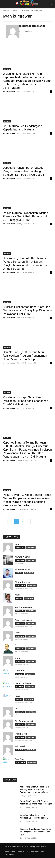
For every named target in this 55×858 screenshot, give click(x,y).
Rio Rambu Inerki (24, 721)
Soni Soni (19, 759)
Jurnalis (19, 708)
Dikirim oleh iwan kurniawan (31, 10)
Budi (17, 632)
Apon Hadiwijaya (23, 620)
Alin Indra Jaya (22, 582)
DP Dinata (20, 670)
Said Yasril (20, 746)
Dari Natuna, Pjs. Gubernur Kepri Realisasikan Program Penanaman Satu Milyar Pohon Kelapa (25, 355)
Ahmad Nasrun (22, 556)
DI (16, 645)
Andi (17, 594)
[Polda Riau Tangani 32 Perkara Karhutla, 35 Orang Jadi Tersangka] (10, 805)
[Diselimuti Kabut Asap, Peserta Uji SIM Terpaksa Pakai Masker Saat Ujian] (10, 833)
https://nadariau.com (22, 677)
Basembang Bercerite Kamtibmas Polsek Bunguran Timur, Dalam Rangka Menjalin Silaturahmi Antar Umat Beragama (25, 263)
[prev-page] (5, 521)
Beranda (6, 10)
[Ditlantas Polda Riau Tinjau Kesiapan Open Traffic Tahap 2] (10, 819)
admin (18, 544)
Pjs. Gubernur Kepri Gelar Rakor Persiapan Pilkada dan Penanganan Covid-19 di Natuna (25, 401)
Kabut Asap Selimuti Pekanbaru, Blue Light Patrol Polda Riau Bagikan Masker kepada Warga (34, 789)
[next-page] (28, 521)
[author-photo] (12, 31)
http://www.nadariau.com (23, 588)
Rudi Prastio (21, 733)
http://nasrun (19, 563)
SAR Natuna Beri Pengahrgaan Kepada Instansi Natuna (22, 127)
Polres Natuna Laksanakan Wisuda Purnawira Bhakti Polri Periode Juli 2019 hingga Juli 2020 (25, 216)
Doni (17, 658)
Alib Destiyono (22, 569)
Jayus (17, 696)
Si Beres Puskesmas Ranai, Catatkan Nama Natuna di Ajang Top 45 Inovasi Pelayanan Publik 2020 (27, 310)
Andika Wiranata (23, 607)
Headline (7, 69)
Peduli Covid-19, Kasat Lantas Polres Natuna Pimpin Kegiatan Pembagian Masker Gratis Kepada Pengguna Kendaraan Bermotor (27, 500)
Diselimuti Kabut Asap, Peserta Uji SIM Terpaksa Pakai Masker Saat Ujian (35, 832)
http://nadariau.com (26, 31)
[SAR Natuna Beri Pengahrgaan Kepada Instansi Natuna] (27, 110)
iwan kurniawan (9, 91)
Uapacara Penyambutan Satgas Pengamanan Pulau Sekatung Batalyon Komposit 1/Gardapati (23, 171)
